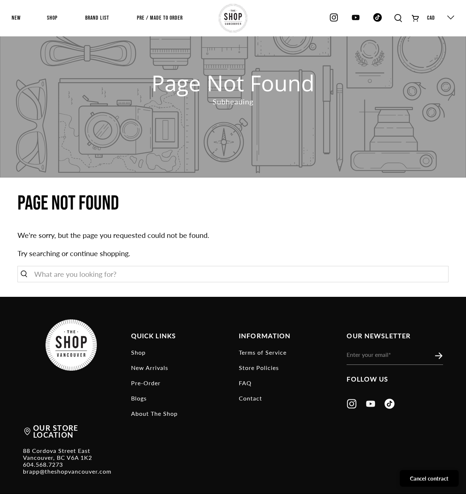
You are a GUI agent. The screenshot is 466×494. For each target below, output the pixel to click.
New (16, 18)
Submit (441, 356)
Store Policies (259, 367)
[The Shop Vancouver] (233, 18)
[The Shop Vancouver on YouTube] (356, 20)
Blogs (139, 398)
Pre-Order (146, 382)
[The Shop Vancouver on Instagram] (334, 20)
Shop (138, 352)
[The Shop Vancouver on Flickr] (379, 20)
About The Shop (154, 413)
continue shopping (99, 253)
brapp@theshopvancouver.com (67, 471)
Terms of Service (263, 352)
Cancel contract (429, 478)
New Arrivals (149, 367)
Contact (250, 398)
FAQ (245, 382)
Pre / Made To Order (160, 18)
